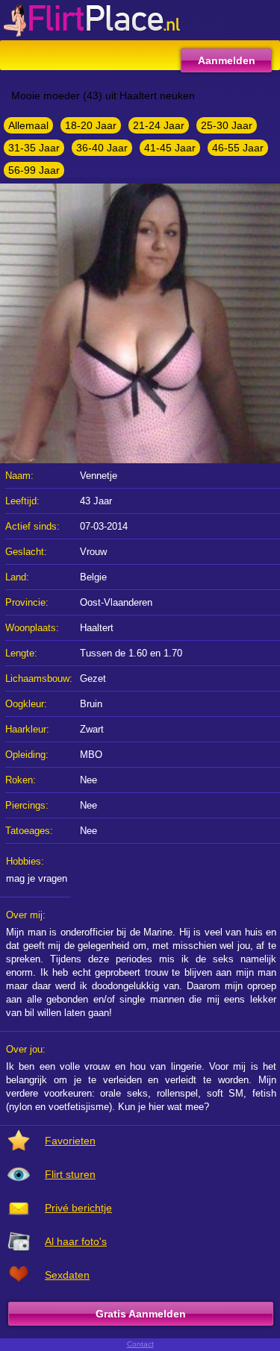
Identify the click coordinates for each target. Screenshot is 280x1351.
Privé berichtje (78, 1208)
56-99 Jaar (34, 170)
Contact (140, 1344)
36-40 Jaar (102, 148)
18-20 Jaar (90, 125)
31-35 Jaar (34, 148)
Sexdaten (67, 1275)
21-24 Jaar (158, 125)
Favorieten (70, 1141)
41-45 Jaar (170, 148)
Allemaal (28, 125)
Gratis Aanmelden (141, 1314)
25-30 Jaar (226, 125)
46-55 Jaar (238, 148)
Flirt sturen (70, 1174)
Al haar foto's (76, 1241)
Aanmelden (226, 60)
